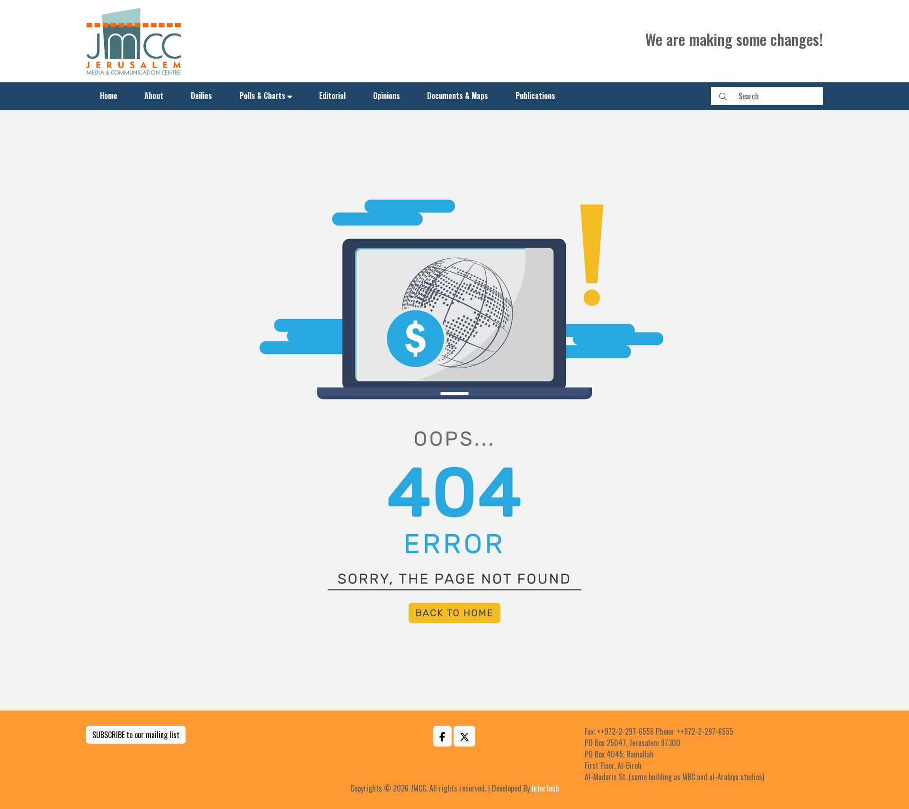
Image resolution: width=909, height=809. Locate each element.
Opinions (386, 95)
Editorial (332, 95)
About (153, 95)
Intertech (545, 788)
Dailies (201, 95)
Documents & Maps (457, 95)
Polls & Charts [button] (262, 95)
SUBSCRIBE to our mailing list (135, 734)
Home (108, 95)
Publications (535, 95)
